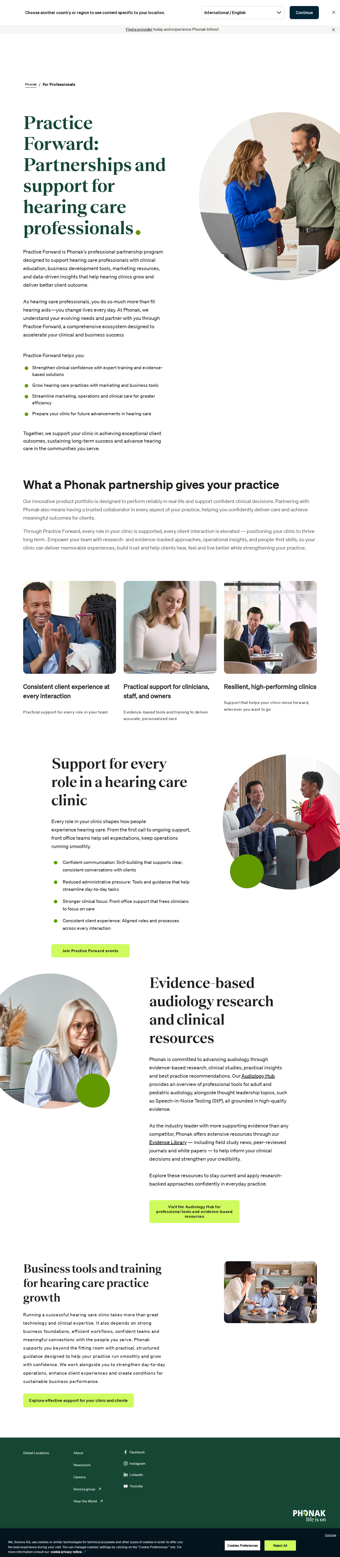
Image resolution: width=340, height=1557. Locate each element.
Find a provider (139, 29)
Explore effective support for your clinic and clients (78, 1400)
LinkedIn (136, 1474)
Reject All (280, 1545)
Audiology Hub (258, 1076)
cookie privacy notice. (66, 1552)
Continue (304, 12)
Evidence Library (168, 1142)
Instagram (137, 1463)
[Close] (333, 29)
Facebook (137, 1452)
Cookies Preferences (242, 1545)
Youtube (136, 1486)
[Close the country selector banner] (333, 12)
